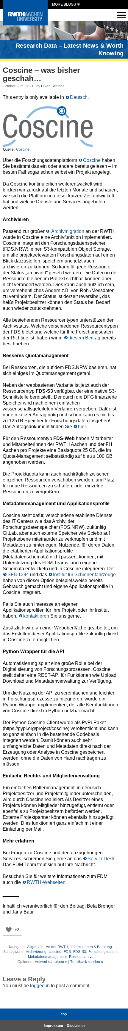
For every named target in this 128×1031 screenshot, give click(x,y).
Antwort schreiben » (51, 962)
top (64, 1014)
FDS (67, 952)
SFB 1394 (18, 574)
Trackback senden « (86, 962)
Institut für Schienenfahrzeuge (84, 574)
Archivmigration (67, 231)
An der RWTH (57, 947)
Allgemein (35, 947)
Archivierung (36, 952)
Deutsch (79, 97)
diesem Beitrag (84, 337)
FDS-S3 (79, 952)
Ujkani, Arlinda (53, 86)
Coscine (22, 149)
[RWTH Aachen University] (25, 23)
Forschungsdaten (102, 952)
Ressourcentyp (81, 957)
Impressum (53, 1026)
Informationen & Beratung (91, 947)
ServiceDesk (101, 858)
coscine (55, 952)
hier (82, 426)
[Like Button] (8, 929)
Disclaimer (76, 1026)
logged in (40, 985)
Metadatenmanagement (47, 957)
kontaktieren (36, 615)
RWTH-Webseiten (46, 882)
